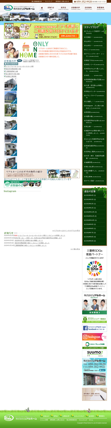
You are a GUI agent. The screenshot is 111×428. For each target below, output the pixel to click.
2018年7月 (89, 232)
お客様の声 (65, 416)
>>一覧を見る (75, 249)
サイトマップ (83, 419)
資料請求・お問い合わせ (57, 419)
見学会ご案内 (95, 151)
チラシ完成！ (95, 181)
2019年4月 (89, 195)
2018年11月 (90, 216)
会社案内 (91, 416)
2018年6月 (89, 237)
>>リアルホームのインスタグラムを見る (66, 230)
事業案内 (101, 416)
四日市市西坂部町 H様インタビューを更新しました (32, 243)
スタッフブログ (79, 416)
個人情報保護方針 (72, 419)
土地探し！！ (95, 101)
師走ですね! (94, 60)
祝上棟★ (93, 176)
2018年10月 (90, 220)
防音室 (92, 112)
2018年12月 (90, 212)
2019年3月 (89, 199)
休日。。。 (94, 75)
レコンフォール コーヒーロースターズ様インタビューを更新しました (41, 235)
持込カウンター (95, 91)
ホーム (91, 419)
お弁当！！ (94, 41)
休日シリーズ (95, 64)
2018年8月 (89, 228)
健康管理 (93, 162)
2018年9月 (89, 224)
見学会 (55, 416)
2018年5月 (89, 241)
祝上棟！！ (94, 126)
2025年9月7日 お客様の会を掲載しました (29, 240)
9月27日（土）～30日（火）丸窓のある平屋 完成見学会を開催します (38, 238)
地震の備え (94, 116)
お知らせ (46, 416)
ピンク (92, 49)
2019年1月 (89, 208)
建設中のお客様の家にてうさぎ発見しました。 (95, 133)
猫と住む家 (94, 166)
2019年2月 (89, 204)
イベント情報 (44, 419)
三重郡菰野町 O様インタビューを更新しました (31, 245)
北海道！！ (94, 37)
